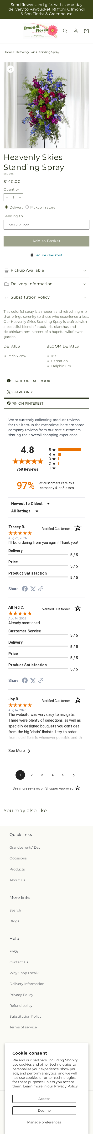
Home (8, 52)
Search (15, 910)
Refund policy (21, 1005)
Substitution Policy (25, 1016)
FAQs (14, 951)
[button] (65, 31)
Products (17, 869)
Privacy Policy (66, 1086)
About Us (17, 880)
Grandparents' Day (25, 847)
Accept (44, 1099)
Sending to (20, 216)
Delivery (17, 207)
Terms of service (23, 1027)
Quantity (11, 189)
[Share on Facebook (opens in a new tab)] (25, 589)
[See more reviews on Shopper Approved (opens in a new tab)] (40, 589)
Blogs (14, 921)
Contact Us (19, 962)
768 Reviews (31, 469)
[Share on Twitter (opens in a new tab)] (33, 589)
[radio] (67, 449)
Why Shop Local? (24, 973)
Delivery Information (27, 984)
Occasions (18, 858)
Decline (44, 1110)
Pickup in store (42, 207)
